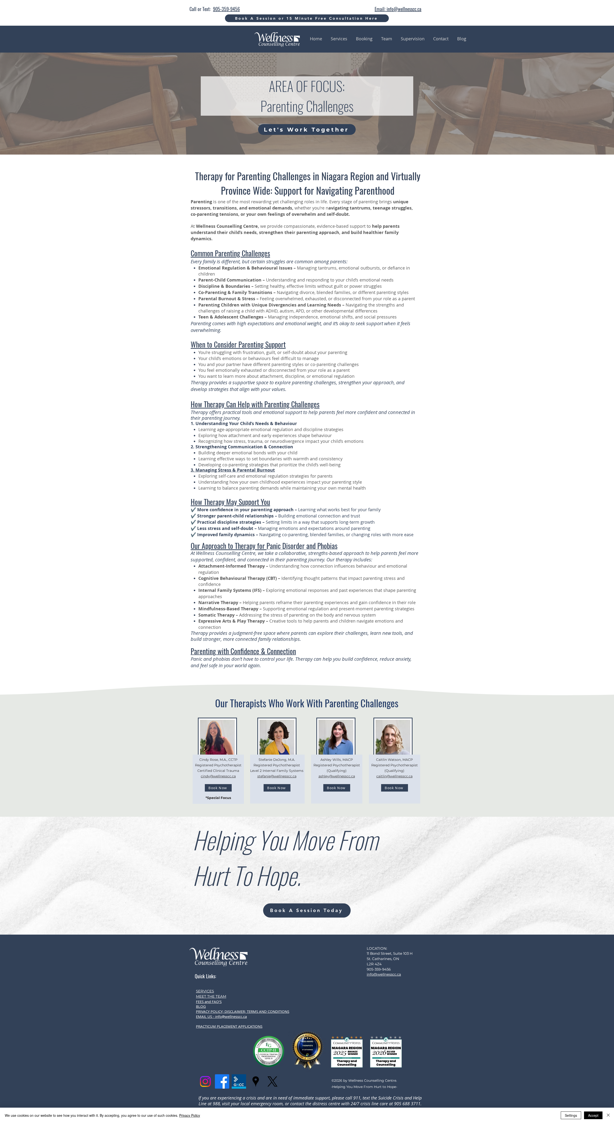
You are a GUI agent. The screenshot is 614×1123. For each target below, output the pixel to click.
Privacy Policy (189, 1115)
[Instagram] (205, 1081)
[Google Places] (255, 1081)
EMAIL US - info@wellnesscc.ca (221, 1016)
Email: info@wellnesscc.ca (398, 8)
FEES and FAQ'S (209, 1001)
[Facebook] (222, 1081)
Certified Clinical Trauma (218, 771)
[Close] (608, 1115)
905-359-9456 (226, 8)
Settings (571, 1115)
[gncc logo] (239, 1081)
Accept (593, 1115)
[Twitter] (272, 1081)
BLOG (201, 1006)
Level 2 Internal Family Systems (276, 771)
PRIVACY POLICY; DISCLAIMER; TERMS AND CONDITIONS (242, 1011)
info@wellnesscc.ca (384, 974)
